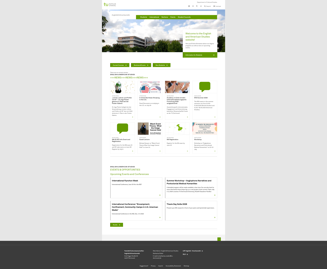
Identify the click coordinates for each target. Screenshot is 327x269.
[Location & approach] (193, 6)
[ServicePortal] (197, 6)
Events (172, 17)
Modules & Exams (140, 65)
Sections (164, 17)
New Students (160, 65)
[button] (200, 55)
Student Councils (184, 17)
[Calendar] (189, 6)
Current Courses (118, 65)
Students (143, 17)
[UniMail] (201, 6)
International (154, 17)
